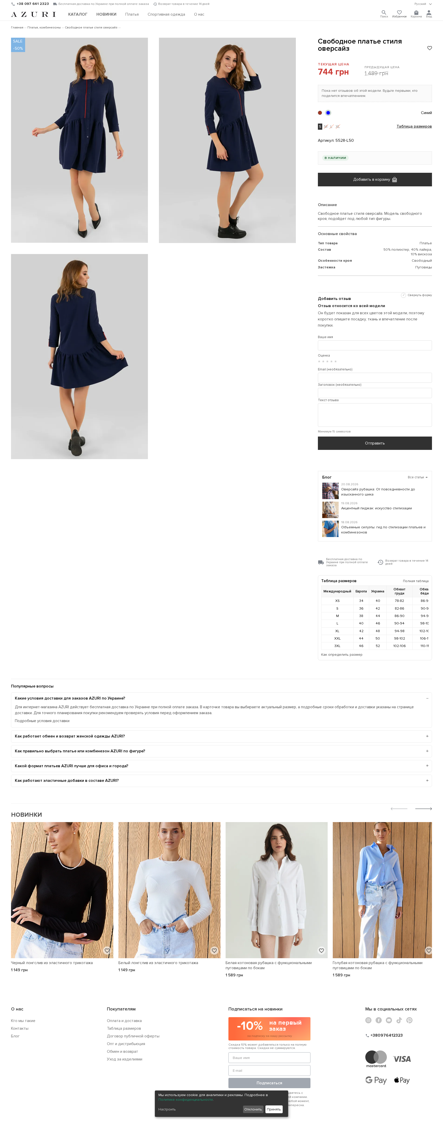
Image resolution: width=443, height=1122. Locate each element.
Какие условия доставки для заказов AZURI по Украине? (70, 698)
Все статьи (418, 477)
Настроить (167, 1109)
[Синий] (328, 113)
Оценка (324, 355)
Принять (274, 1109)
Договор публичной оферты (133, 1036)
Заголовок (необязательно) (339, 385)
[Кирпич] (320, 113)
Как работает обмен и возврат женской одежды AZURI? (70, 736)
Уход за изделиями (124, 1059)
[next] (423, 809)
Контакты (19, 1028)
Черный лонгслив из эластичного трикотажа (52, 962)
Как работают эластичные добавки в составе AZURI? (67, 780)
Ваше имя (325, 337)
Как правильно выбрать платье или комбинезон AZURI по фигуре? (80, 751)
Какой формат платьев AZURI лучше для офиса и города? (71, 766)
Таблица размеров (414, 126)
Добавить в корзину (371, 179)
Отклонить (253, 1109)
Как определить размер (342, 654)
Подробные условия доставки (42, 721)
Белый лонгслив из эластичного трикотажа (158, 962)
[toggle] (423, 4)
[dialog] (221, 1103)
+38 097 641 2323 (33, 4)
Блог (15, 1036)
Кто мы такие (23, 1020)
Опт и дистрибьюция (126, 1043)
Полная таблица (416, 581)
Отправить (375, 443)
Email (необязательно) (335, 369)
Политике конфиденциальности (185, 1099)
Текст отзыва (328, 400)
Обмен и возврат (122, 1051)
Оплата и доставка (124, 1020)
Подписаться (269, 1083)
